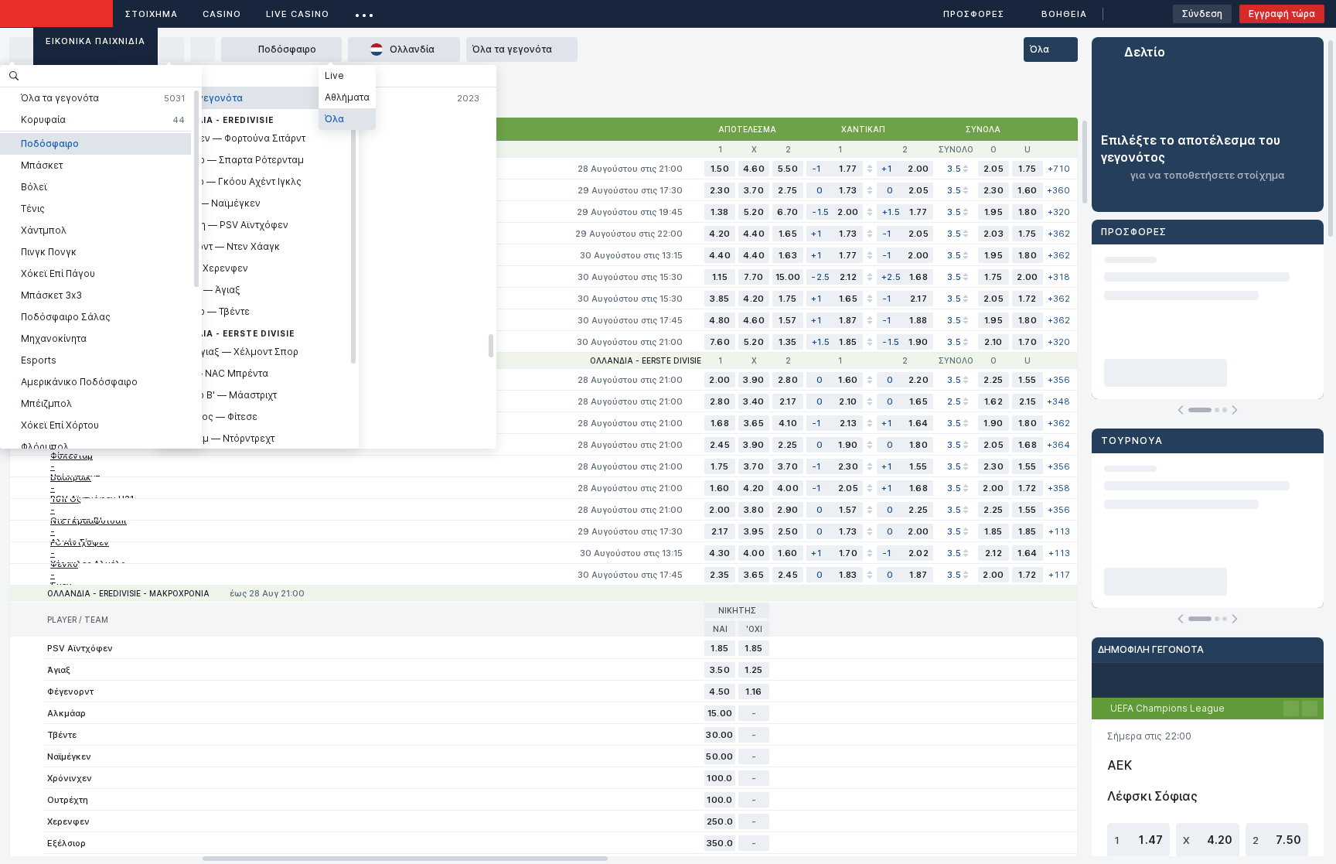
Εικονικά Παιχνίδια (95, 41)
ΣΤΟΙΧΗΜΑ (151, 14)
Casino (222, 14)
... (364, 11)
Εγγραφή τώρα (1282, 13)
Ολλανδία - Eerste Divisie (645, 360)
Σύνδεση (1202, 13)
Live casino (297, 14)
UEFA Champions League (1167, 708)
